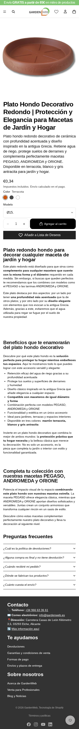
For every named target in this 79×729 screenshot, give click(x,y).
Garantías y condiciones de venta (28, 653)
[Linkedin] (50, 724)
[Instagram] (35, 724)
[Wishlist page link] (56, 12)
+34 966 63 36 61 (37, 610)
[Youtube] (43, 724)
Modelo (8, 204)
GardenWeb (31, 707)
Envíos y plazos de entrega (24, 665)
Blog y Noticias (16, 696)
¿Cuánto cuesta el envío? (19, 584)
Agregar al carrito (55, 223)
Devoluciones (16, 646)
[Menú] (4, 11)
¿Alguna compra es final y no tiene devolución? (33, 557)
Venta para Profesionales (23, 689)
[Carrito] (74, 11)
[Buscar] (13, 11)
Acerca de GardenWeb (22, 683)
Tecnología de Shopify (51, 707)
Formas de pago (18, 659)
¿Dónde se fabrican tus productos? (25, 575)
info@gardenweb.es (52, 615)
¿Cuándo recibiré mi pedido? (22, 566)
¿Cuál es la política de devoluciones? (27, 548)
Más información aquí (25, 629)
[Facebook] (28, 724)
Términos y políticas (39, 715)
